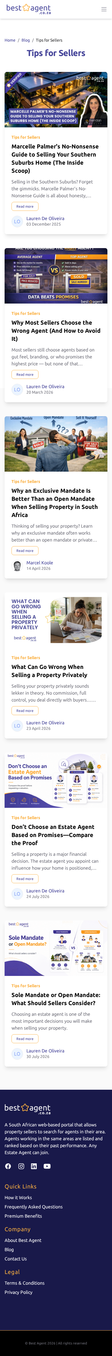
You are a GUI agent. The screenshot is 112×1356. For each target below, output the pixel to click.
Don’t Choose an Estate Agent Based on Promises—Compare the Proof (52, 834)
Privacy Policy (18, 1292)
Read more (25, 206)
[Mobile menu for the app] (104, 9)
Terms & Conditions (25, 1283)
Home (10, 40)
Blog (26, 40)
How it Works (18, 1197)
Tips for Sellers (25, 137)
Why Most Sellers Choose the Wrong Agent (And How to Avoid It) (56, 330)
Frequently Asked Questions (34, 1206)
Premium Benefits (23, 1216)
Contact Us (16, 1258)
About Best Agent (23, 1240)
